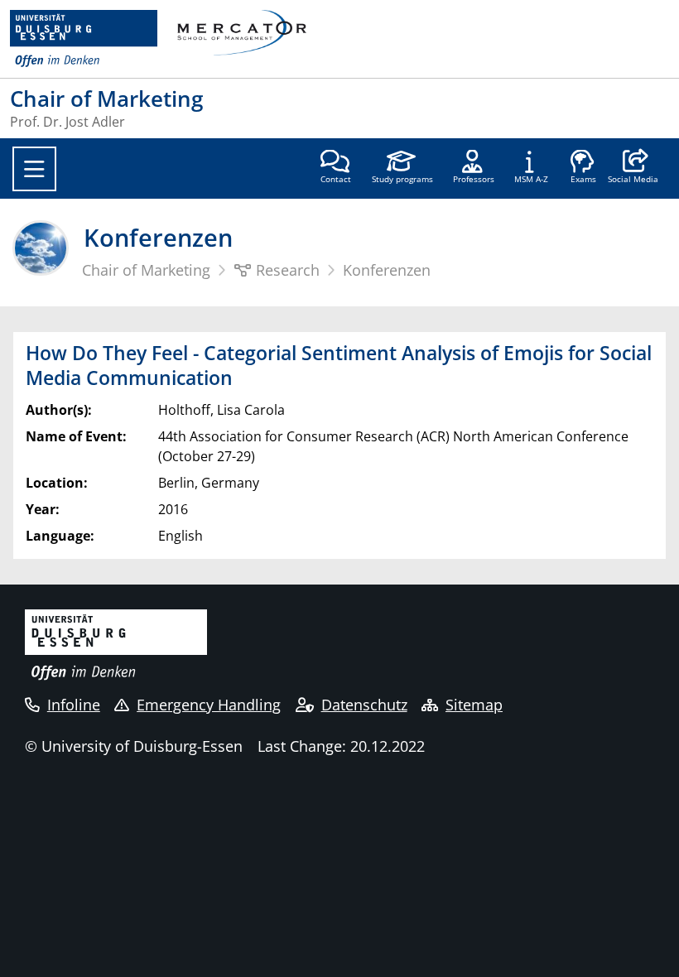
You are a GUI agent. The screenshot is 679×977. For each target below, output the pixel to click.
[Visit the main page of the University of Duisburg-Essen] (83, 39)
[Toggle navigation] (34, 169)
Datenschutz (364, 705)
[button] (633, 168)
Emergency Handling (209, 705)
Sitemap (474, 705)
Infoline (73, 705)
